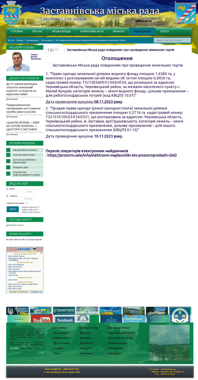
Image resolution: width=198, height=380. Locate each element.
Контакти (85, 348)
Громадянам (142, 31)
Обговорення (115, 348)
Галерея (58, 348)
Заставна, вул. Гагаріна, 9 (172, 372)
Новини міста (61, 338)
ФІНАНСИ (118, 31)
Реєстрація (86, 353)
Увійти (12, 209)
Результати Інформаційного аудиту (26, 173)
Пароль (13, 196)
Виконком (86, 338)
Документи (86, 343)
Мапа (57, 353)
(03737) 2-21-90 (168, 374)
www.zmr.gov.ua (53, 369)
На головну (60, 327)
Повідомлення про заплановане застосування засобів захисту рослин (23, 108)
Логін (11, 189)
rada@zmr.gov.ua (143, 21)
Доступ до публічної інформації (24, 161)
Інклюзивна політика (25, 150)
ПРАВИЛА (14, 348)
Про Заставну (62, 343)
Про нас (37, 31)
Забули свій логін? (30, 209)
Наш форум (114, 353)
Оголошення (61, 332)
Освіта (164, 31)
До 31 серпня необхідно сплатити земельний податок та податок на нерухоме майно (21, 89)
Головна (17, 31)
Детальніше (12, 99)
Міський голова (89, 327)
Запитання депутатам (121, 332)
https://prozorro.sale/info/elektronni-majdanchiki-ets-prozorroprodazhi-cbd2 (112, 155)
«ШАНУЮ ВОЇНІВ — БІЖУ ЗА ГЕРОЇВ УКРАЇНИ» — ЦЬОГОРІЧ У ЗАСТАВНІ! (23, 126)
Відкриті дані (20, 167)
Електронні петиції (24, 155)
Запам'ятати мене (15, 203)
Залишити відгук (117, 343)
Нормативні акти (91, 31)
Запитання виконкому (121, 338)
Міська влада (61, 31)
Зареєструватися (30, 207)
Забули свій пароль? (31, 212)
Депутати (85, 332)
